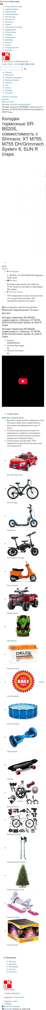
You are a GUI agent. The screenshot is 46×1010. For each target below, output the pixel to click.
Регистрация (14, 1006)
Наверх (8, 1003)
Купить (5, 268)
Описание (8, 310)
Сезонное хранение (13, 77)
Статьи (8, 87)
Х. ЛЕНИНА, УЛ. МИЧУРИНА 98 (15, 61)
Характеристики (21, 310)
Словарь (8, 90)
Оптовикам (13, 966)
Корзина (7, 1008)
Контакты (9, 92)
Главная (8, 72)
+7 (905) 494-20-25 (12, 993)
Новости (8, 82)
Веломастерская (12, 80)
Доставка (13, 280)
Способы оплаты (16, 291)
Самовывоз (14, 271)
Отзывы (34, 310)
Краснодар (14, 1)
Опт (6, 85)
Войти (6, 1006)
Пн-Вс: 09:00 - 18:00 (10, 64)
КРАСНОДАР (9, 989)
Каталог (12, 969)
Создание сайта (10, 1001)
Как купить (9, 74)
